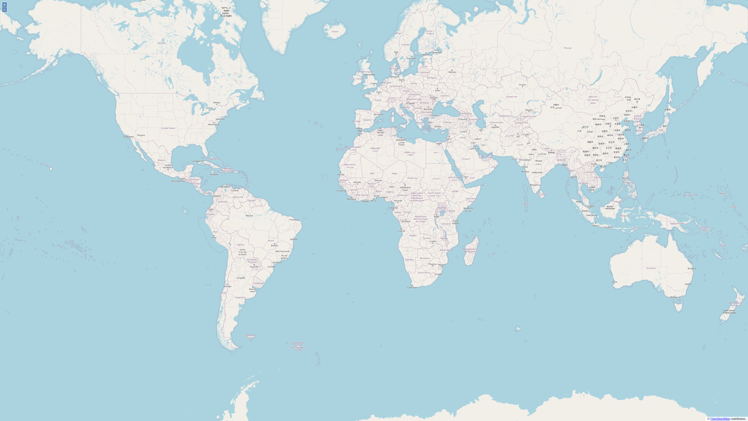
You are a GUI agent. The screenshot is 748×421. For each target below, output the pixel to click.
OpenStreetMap (720, 418)
